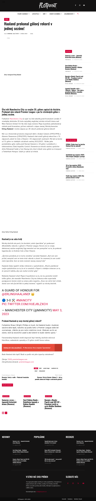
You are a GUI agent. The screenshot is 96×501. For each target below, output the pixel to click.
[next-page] (6, 413)
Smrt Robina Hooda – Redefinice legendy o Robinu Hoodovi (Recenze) (73, 67)
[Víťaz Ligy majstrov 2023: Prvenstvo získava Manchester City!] (90, 167)
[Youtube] (84, 5)
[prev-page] (3, 413)
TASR (10, 359)
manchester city (54, 368)
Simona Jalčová (13, 33)
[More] (26, 369)
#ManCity (24, 300)
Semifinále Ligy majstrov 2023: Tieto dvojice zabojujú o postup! (75, 156)
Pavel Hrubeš (69, 83)
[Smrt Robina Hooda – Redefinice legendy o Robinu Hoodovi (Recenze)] (88, 67)
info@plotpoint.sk (41, 491)
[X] (59, 33)
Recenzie (6, 396)
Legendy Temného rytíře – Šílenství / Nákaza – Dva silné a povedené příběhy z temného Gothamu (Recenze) (74, 91)
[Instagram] (79, 5)
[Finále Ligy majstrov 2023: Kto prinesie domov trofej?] (90, 178)
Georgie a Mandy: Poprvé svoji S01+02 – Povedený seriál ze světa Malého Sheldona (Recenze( (74, 78)
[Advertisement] (33, 89)
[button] (78, 14)
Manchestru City (16, 119)
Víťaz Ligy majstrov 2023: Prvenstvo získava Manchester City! (75, 167)
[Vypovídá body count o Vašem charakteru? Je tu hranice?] (38, 443)
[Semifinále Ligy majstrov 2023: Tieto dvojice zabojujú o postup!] (90, 157)
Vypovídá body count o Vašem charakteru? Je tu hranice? (51, 442)
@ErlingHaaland (15, 294)
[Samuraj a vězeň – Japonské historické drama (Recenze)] (88, 57)
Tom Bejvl (68, 59)
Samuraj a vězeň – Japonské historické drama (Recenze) (73, 56)
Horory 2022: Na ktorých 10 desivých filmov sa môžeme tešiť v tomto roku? (53, 451)
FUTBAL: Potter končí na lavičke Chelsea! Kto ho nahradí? (75, 145)
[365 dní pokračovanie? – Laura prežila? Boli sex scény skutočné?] (38, 461)
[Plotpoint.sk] (48, 6)
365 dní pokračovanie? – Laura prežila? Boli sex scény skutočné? (53, 460)
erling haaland (42, 371)
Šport (6, 19)
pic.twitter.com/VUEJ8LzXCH (25, 304)
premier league (46, 368)
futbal (40, 368)
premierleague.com (20, 359)
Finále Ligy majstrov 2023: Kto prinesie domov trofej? (75, 177)
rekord (36, 371)
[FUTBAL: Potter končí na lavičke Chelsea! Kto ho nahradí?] (90, 146)
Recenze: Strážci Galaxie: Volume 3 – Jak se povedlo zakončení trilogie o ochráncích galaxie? (48, 378)
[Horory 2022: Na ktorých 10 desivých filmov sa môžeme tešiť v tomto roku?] (38, 452)
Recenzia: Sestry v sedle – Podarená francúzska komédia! (15, 378)
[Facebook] (75, 5)
